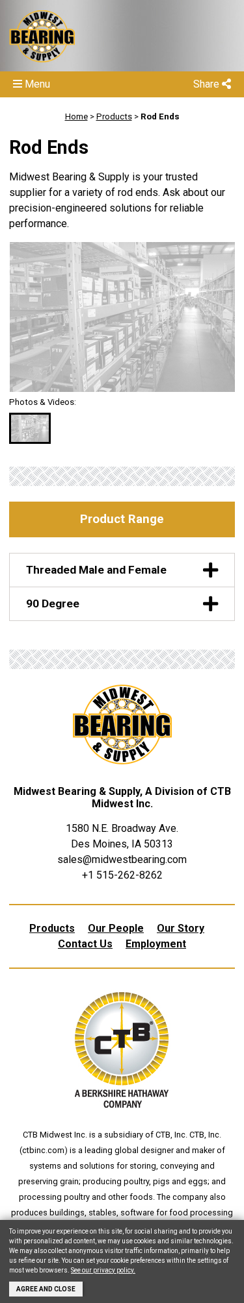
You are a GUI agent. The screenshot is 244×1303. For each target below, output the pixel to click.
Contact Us (85, 944)
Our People (116, 928)
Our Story (180, 928)
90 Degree (52, 603)
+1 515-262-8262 (122, 875)
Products (114, 116)
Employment (156, 944)
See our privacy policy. (103, 1270)
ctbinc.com (43, 1150)
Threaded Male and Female (96, 569)
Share (207, 84)
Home (76, 116)
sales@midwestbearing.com (122, 859)
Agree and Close (45, 1289)
